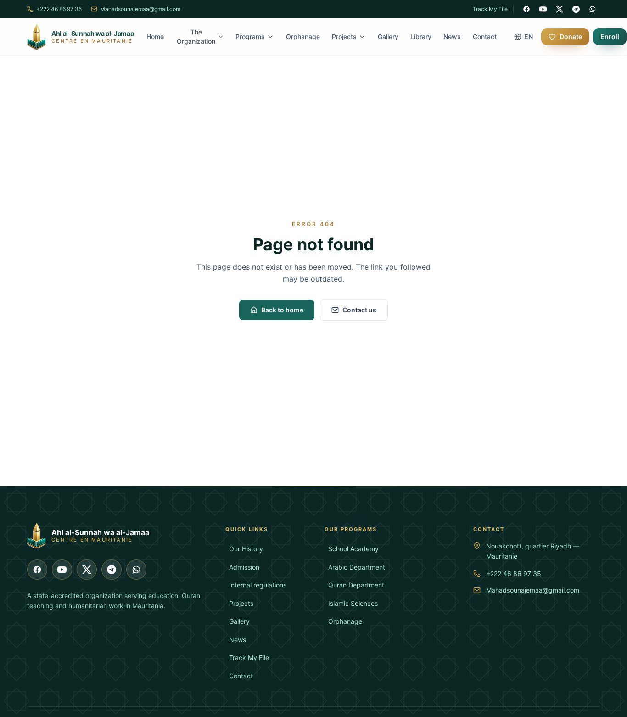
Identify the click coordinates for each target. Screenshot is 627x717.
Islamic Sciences (353, 603)
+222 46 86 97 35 (513, 573)
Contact (485, 36)
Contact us (359, 310)
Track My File (490, 9)
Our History (246, 549)
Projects (344, 36)
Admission (244, 567)
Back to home (282, 310)
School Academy (353, 549)
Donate (571, 36)
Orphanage (303, 36)
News (452, 36)
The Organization (196, 36)
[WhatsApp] (592, 9)
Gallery (388, 36)
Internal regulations (257, 585)
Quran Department (356, 585)
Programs (250, 36)
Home (155, 36)
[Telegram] (576, 9)
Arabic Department (356, 567)
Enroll (609, 36)
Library (420, 36)
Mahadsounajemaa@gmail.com (532, 590)
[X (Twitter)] (559, 9)
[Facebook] (526, 9)
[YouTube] (543, 9)
